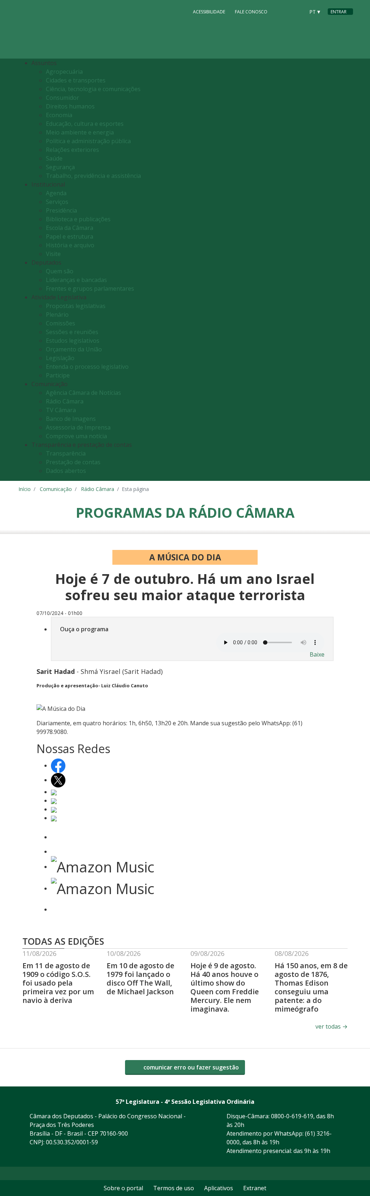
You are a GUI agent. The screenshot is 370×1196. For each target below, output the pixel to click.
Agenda (56, 193)
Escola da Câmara (69, 228)
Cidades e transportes (76, 80)
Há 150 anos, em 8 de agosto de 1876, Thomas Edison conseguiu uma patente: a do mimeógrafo (311, 987)
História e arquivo (70, 245)
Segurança (60, 167)
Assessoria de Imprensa (78, 427)
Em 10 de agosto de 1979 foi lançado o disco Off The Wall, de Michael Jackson (140, 978)
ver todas (331, 1026)
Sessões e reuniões (72, 332)
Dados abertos (66, 471)
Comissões (60, 323)
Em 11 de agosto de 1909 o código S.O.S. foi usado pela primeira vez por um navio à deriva (58, 983)
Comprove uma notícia (76, 436)
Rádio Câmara (64, 401)
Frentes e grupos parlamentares (90, 288)
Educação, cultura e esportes (85, 124)
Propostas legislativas (76, 306)
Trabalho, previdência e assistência (93, 176)
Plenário (57, 315)
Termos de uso (173, 1188)
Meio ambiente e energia (80, 132)
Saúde (54, 158)
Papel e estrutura (69, 236)
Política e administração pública (88, 141)
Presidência (61, 210)
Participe (58, 375)
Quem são (59, 271)
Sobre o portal (123, 1188)
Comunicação (56, 489)
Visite (53, 254)
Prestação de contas (73, 462)
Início (24, 489)
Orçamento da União (74, 349)
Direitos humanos (70, 106)
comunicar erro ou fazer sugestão (190, 1067)
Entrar (339, 12)
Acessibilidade (209, 12)
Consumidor (62, 98)
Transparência (66, 453)
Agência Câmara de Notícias (83, 393)
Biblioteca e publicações (78, 219)
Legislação (60, 358)
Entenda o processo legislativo (87, 367)
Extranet (254, 1188)
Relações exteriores (72, 150)
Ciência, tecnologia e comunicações (93, 89)
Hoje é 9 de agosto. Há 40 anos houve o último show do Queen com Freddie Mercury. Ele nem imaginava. (224, 987)
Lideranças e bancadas (76, 280)
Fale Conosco (251, 12)
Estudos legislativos (72, 341)
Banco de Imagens (71, 419)
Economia (59, 115)
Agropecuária (64, 72)
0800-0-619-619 (292, 1116)
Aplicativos (218, 1188)
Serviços (57, 202)
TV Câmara (61, 410)
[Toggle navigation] (345, 270)
